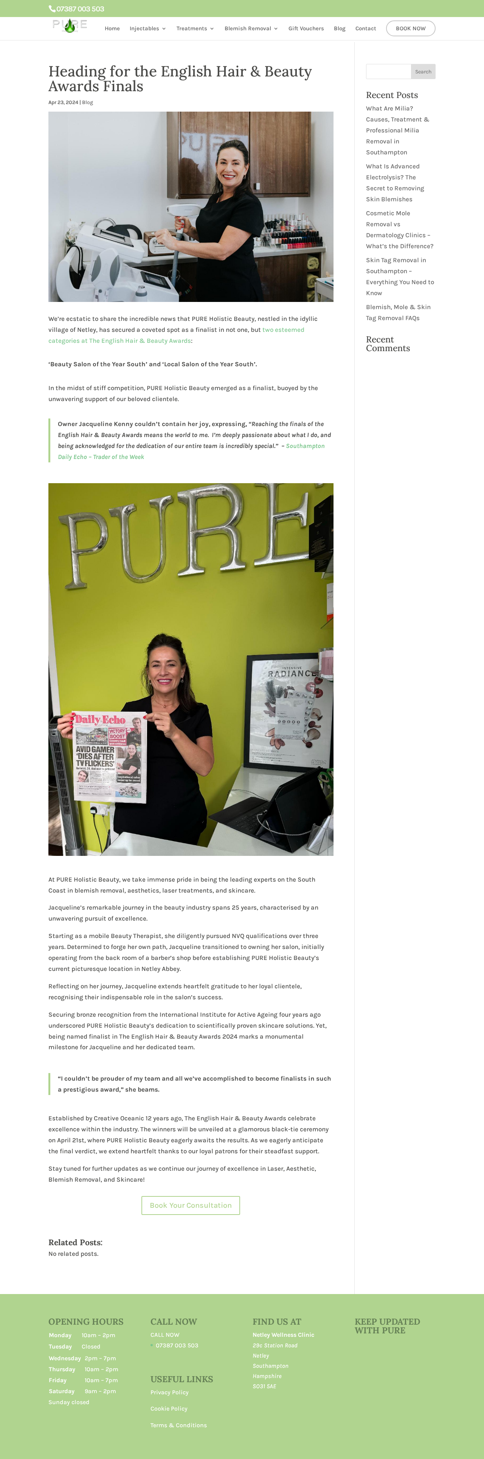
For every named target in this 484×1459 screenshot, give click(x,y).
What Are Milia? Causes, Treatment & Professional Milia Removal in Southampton (398, 130)
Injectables (144, 29)
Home (112, 29)
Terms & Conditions (178, 1425)
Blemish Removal (248, 29)
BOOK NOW (411, 29)
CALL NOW (165, 1334)
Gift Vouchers (306, 29)
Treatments (192, 29)
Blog (340, 29)
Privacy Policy (169, 1392)
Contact (365, 29)
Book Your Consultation (191, 1205)
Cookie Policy (169, 1408)
